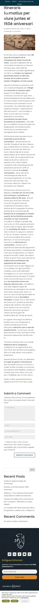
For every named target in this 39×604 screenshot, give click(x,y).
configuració (24, 597)
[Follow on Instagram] (9, 554)
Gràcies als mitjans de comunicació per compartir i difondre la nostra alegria (18, 501)
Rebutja (14, 601)
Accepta (6, 601)
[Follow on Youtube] (24, 554)
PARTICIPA (18, 382)
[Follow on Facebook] (19, 554)
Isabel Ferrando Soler (13, 29)
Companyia (7, 31)
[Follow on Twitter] (29, 554)
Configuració (24, 601)
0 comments (16, 31)
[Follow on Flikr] (14, 554)
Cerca (32, 470)
